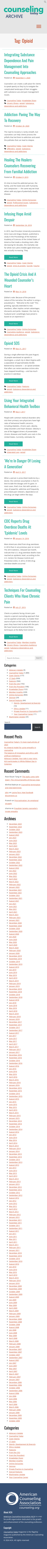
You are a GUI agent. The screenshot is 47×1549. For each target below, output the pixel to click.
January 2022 (14, 887)
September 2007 (15, 1357)
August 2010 (14, 1264)
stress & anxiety (19, 266)
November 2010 (15, 1256)
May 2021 (13, 909)
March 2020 (14, 948)
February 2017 (15, 1049)
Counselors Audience (15, 332)
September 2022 (15, 865)
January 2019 (14, 986)
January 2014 (14, 1151)
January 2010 (14, 1283)
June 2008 (13, 1333)
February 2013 (15, 1181)
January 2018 (14, 1019)
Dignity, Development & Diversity (27, 703)
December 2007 (15, 1349)
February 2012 (15, 1214)
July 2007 (12, 1363)
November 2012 (15, 1190)
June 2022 (13, 873)
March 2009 (14, 1311)
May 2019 (13, 975)
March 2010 (14, 1278)
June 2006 (13, 1399)
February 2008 (15, 1344)
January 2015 (14, 1118)
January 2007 (14, 1379)
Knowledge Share (29, 100)
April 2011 (13, 1242)
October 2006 (14, 1388)
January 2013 (14, 1184)
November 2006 (15, 1385)
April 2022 (13, 879)
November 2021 (15, 893)
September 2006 (15, 1390)
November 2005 (15, 1418)
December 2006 (15, 1382)
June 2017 (13, 1038)
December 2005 (15, 1415)
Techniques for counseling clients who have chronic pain (22, 596)
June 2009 (13, 1302)
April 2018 (13, 1011)
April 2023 (13, 846)
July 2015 (12, 1102)
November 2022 (15, 860)
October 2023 (14, 829)
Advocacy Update (16, 670)
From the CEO (14, 684)
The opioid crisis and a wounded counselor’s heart (20, 280)
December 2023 (15, 824)
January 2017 (14, 1052)
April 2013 (13, 1176)
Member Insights (29, 642)
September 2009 (15, 1294)
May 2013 (13, 1173)
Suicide (30, 266)
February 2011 (15, 1247)
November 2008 (15, 1322)
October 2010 (14, 1258)
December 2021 (15, 890)
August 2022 (14, 868)
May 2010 (13, 1272)
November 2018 (15, 992)
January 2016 (14, 1085)
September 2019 (15, 964)
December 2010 (15, 1253)
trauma (36, 266)
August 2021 (14, 901)
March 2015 (14, 1113)
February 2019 (15, 983)
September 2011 (15, 1228)
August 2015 (14, 1099)
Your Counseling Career (23, 714)
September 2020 (15, 931)
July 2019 (12, 970)
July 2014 (12, 1135)
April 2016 (13, 1077)
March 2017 (14, 1047)
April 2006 (13, 1404)
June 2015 (13, 1104)
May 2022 (13, 876)
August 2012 (14, 1198)
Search (7, 722)
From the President (16, 686)
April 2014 (13, 1143)
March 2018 (14, 1014)
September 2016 (15, 1063)
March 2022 (14, 882)
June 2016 (13, 1071)
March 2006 (14, 1407)
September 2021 (15, 898)
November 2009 (15, 1289)
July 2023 (12, 838)
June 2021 (13, 906)
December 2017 (15, 1022)
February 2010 (15, 1280)
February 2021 (15, 917)
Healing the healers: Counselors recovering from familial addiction (20, 165)
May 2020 (13, 942)
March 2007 (14, 1374)
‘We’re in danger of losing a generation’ (22, 463)
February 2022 (15, 884)
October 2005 (14, 1421)
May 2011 (13, 1239)
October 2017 (14, 1027)
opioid (22, 103)
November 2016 (15, 1058)
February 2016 (15, 1082)
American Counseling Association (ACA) (19, 1516)
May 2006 (13, 1401)
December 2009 (15, 1286)
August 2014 (14, 1132)
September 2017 (15, 1030)
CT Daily (12, 678)
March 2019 (14, 981)
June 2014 (13, 1137)
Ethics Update (19, 708)
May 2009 (13, 1305)
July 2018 (12, 1003)
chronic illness (13, 103)
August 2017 (14, 1033)
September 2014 (15, 1129)
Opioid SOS (12, 343)
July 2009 (12, 1300)
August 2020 (14, 934)
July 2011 (12, 1234)
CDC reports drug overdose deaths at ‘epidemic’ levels (17, 527)
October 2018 (14, 994)
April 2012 (13, 1209)
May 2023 (13, 843)
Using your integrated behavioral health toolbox (22, 403)
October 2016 (14, 1060)
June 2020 (13, 939)
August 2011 (14, 1231)
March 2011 (14, 1245)
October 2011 (14, 1225)
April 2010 (13, 1275)
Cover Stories (27, 146)
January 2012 (14, 1217)
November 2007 (15, 1352)
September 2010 (15, 1261)
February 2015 (15, 1115)
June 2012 (13, 1203)
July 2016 (12, 1069)
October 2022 (14, 862)
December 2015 (15, 1088)
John (7, 792)
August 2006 (14, 1393)
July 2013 (12, 1168)
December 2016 (15, 1055)
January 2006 (14, 1412)
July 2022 (12, 871)
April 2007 (13, 1371)
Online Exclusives (29, 200)
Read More (13, 257)
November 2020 (15, 926)
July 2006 (12, 1396)
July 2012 (12, 1201)
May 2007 (13, 1368)
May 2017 (13, 1041)
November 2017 (15, 1025)
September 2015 (15, 1096)
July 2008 (12, 1330)
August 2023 (14, 835)
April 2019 (13, 978)
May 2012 (13, 1206)
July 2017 (12, 1036)
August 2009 (14, 1297)
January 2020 (14, 953)
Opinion (12, 697)
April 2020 (13, 945)
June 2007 (13, 1366)
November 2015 (15, 1091)
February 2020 (15, 950)
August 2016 (14, 1066)
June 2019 (13, 972)
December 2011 (15, 1220)
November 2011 (15, 1223)
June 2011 (13, 1236)
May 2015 (13, 1107)
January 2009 (14, 1316)
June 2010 (13, 1269)
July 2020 (12, 937)
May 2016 (13, 1074)
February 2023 (15, 851)
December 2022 (15, 857)
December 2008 (15, 1319)
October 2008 (14, 1324)
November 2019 (15, 959)
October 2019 (14, 961)
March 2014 (14, 1146)
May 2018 (13, 1008)
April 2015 (13, 1110)
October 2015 (14, 1093)
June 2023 (13, 840)
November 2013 (15, 1157)
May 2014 (13, 1140)
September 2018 (15, 997)
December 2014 (15, 1121)
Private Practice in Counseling (26, 711)
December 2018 (15, 989)
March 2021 (14, 915)
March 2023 (14, 849)
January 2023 (14, 854)
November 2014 (15, 1124)
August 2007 (14, 1360)
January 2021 (14, 920)
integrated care (13, 452)
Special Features (15, 700)
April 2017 (13, 1044)
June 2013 (13, 1170)
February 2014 (15, 1148)
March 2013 (14, 1179)
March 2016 (14, 1080)
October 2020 (14, 928)
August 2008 (14, 1327)
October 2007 (14, 1355)
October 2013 (14, 1159)
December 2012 (15, 1187)
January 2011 (14, 1250)
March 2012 (14, 1212)
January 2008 (14, 1346)
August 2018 (14, 1000)
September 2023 (15, 832)
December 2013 (15, 1154)
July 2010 (12, 1267)
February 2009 (15, 1313)
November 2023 (15, 827)
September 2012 (15, 1195)
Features (25, 386)
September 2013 (15, 1162)
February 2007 (15, 1377)
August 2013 (14, 1165)
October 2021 (14, 895)
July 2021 (12, 904)
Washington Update (17, 717)
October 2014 (14, 1126)
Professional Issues (20, 202)
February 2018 (15, 1016)
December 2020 (15, 923)
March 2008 (14, 1341)
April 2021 (13, 912)
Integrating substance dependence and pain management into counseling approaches (20, 63)
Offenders (11, 149)
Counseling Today (14, 100)
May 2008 (13, 1335)
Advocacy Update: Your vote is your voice (21, 758)
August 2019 (14, 967)
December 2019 (15, 956)
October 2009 (14, 1291)
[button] (45, 2)
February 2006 (15, 1410)
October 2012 (14, 1192)
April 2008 (13, 1338)
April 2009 (13, 1308)
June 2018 (13, 1005)
